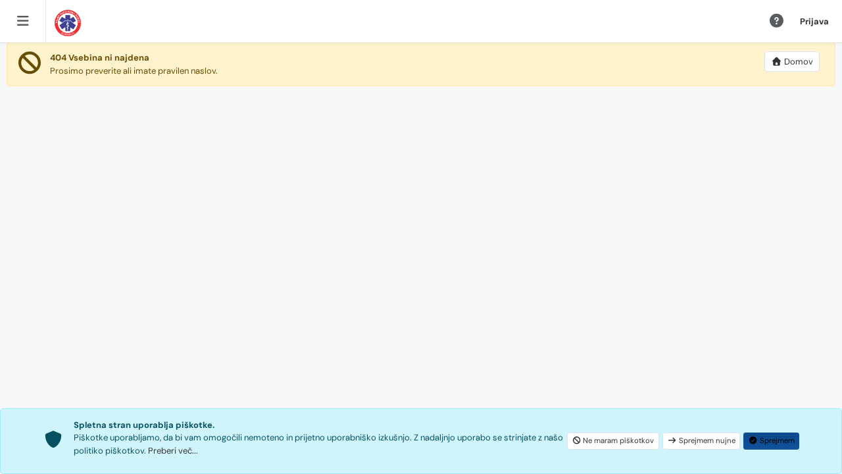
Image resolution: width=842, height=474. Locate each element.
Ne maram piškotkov (618, 441)
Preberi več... (173, 450)
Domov (798, 61)
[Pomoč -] (776, 21)
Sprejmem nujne (707, 441)
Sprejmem (777, 441)
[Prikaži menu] (23, 21)
